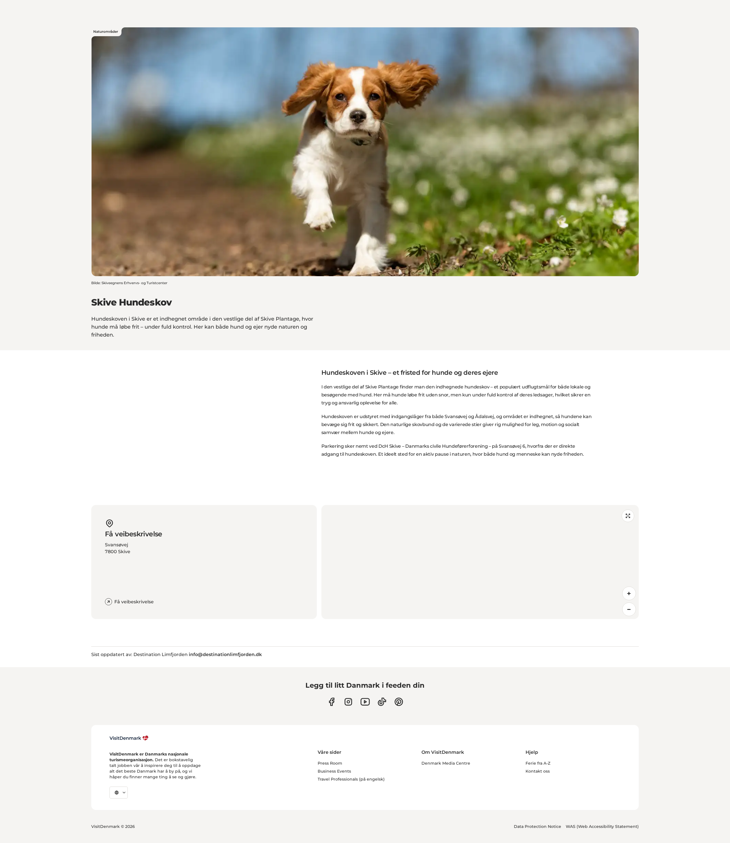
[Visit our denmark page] (331, 702)
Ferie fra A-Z (538, 763)
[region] (480, 562)
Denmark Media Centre (445, 763)
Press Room (330, 763)
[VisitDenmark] (129, 738)
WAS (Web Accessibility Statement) (602, 826)
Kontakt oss (538, 771)
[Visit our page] (348, 702)
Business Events (334, 771)
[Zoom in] (629, 593)
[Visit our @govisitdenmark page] (382, 702)
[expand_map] (628, 516)
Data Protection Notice (537, 826)
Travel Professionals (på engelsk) (351, 779)
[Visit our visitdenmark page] (365, 702)
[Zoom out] (629, 609)
